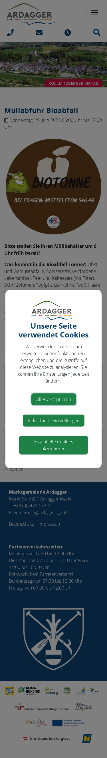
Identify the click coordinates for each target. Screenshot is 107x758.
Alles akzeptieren (53, 399)
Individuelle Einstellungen (54, 420)
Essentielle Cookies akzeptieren (53, 445)
